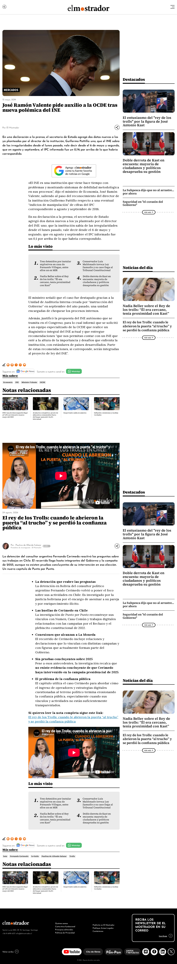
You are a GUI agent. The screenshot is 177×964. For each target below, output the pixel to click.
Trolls (72, 856)
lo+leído (35, 856)
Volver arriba (7, 951)
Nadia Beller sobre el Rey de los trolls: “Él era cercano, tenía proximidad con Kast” (55, 281)
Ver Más (147, 212)
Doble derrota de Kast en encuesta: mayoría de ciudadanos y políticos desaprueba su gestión (97, 281)
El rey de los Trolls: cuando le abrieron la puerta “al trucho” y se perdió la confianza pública (147, 326)
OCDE (42, 382)
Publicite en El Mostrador (103, 924)
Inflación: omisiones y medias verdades (106, 414)
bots (5, 856)
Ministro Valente (29, 382)
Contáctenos (98, 931)
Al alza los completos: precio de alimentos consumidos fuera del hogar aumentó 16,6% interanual (45, 416)
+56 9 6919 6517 (8, 933)
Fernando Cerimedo (19, 856)
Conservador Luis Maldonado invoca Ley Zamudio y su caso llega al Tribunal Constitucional (98, 266)
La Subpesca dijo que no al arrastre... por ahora (148, 191)
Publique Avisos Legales (103, 927)
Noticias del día (138, 267)
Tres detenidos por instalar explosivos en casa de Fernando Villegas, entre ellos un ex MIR (55, 266)
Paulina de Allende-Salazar (28, 544)
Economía (7, 382)
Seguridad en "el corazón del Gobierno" (143, 203)
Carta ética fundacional (65, 926)
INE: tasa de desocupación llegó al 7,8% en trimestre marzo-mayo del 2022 (15, 415)
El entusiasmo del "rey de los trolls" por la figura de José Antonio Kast (147, 121)
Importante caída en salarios (74, 413)
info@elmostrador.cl (24, 933)
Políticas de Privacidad (65, 932)
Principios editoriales (64, 929)
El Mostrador (13, 127)
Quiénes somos (61, 923)
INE (17, 382)
